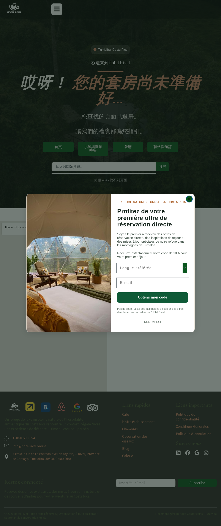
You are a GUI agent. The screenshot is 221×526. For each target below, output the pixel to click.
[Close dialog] (189, 199)
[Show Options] (185, 268)
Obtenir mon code (152, 297)
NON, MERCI (152, 322)
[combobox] (151, 268)
